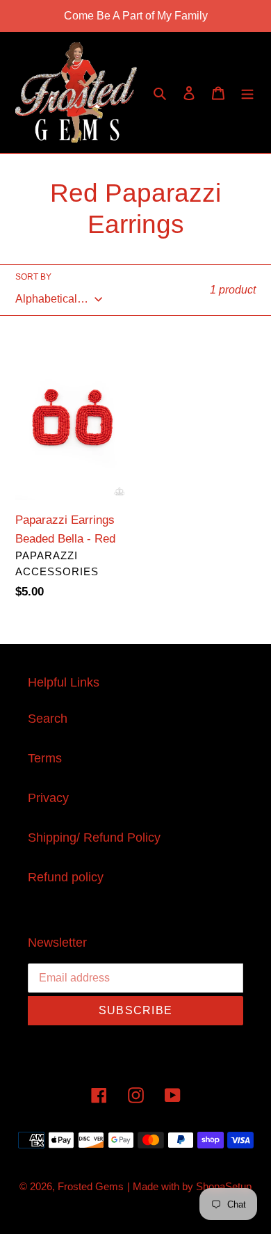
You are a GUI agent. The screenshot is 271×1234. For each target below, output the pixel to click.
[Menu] (247, 93)
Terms (45, 758)
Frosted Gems (91, 1186)
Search (47, 719)
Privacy (48, 798)
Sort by (33, 277)
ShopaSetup (224, 1186)
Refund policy (66, 877)
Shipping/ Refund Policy (94, 837)
